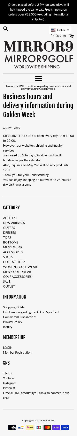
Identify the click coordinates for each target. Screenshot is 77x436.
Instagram (9, 383)
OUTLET (9, 286)
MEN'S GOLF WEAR (17, 271)
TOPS (7, 237)
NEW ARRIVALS (14, 223)
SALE (6, 281)
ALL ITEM (10, 218)
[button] (60, 30)
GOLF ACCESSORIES (17, 276)
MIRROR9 (48, 420)
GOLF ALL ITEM (14, 262)
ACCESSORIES (13, 252)
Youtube (8, 378)
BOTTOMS (10, 242)
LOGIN (7, 347)
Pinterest (9, 388)
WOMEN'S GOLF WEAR (20, 267)
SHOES (8, 257)
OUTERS (9, 227)
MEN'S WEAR (12, 247)
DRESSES (9, 232)
